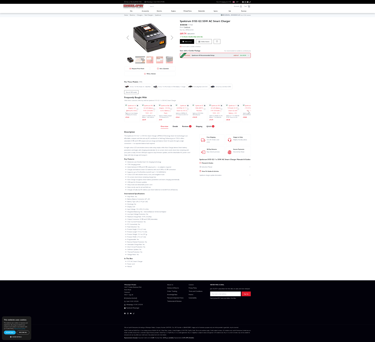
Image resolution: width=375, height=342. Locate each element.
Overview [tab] (164, 126)
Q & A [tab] (210, 126)
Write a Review (151, 74)
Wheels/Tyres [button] (187, 11)
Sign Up (246, 294)
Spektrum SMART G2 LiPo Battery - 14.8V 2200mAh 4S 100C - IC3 (148, 116)
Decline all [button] (23, 332)
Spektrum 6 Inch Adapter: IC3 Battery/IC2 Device (131, 113)
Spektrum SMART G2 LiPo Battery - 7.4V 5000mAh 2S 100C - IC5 (215, 116)
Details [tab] (175, 126)
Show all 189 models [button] (131, 92)
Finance (191, 294)
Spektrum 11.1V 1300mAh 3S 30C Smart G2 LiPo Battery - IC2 (232, 116)
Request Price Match (138, 68)
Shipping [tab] (199, 126)
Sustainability (193, 298)
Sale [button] (230, 11)
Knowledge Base (172, 294)
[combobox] (189, 6)
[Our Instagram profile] (245, 2)
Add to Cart (188, 41)
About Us (170, 285)
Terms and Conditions (195, 291)
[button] (238, 6)
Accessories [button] (145, 11)
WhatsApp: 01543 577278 (134, 304)
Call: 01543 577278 (132, 301)
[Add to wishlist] (217, 41)
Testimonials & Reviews (174, 301)
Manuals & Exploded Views (175, 298)
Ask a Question (164, 68)
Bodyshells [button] (201, 11)
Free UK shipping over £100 (223, 2)
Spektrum (187, 27)
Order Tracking (172, 291)
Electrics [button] (159, 11)
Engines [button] (173, 11)
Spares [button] (216, 11)
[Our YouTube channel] (247, 2)
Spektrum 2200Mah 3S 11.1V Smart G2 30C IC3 (182, 113)
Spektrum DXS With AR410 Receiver (198, 113)
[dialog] (16, 328)
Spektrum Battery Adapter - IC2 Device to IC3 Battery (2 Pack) (165, 116)
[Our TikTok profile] (250, 2)
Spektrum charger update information (210, 175)
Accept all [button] (9, 332)
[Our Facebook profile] (243, 2)
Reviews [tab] (186, 126)
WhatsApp (155, 2)
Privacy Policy (193, 288)
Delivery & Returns (173, 288)
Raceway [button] (243, 11)
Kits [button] (131, 11)
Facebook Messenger (132, 308)
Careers (191, 285)
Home (126, 15)
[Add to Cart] (137, 105)
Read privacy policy (19, 328)
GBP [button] (236, 2)
